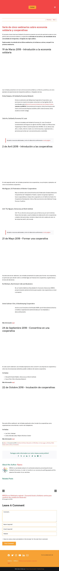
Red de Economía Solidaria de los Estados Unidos (39, 104)
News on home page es (41, 443)
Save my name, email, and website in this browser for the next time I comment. (26, 539)
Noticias (49, 443)
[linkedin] (24, 555)
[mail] (27, 555)
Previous (49, 19)
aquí (13, 323)
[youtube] (20, 555)
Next (54, 19)
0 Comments (16, 444)
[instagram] (16, 555)
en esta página (46, 140)
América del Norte (21, 443)
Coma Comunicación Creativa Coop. (35, 569)
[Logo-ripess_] (6, 1)
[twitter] (12, 555)
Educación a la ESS (31, 443)
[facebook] (9, 555)
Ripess (5, 443)
